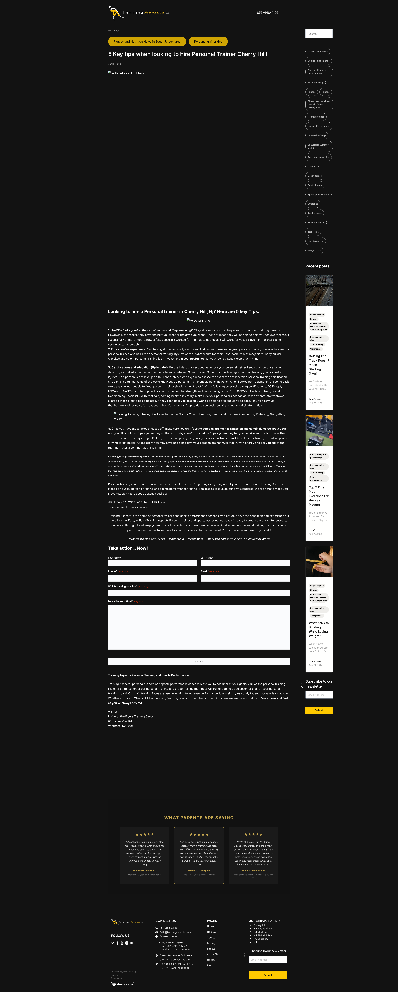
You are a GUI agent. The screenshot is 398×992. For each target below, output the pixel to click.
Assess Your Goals (318, 51)
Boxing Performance (319, 60)
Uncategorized (316, 241)
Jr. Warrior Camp (317, 135)
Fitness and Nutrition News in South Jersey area (147, 41)
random (312, 166)
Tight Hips (313, 231)
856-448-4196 (267, 12)
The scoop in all (316, 222)
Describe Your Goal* (126, 601)
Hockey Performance (319, 126)
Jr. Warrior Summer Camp (318, 146)
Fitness (312, 91)
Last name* (207, 557)
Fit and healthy (315, 82)
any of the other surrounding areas (204, 698)
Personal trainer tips (208, 41)
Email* (210, 571)
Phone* (118, 571)
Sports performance (318, 194)
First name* (114, 557)
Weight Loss (314, 250)
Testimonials (315, 213)
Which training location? (128, 586)
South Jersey (315, 175)
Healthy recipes (316, 116)
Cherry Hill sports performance (317, 71)
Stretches (313, 203)
